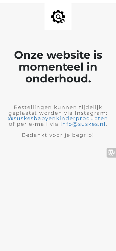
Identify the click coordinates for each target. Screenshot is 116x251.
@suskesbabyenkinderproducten (58, 118)
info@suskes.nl (83, 124)
